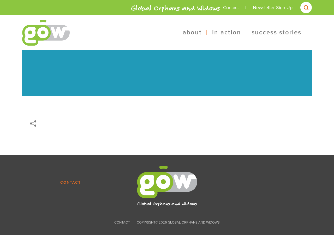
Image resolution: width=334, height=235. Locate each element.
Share (33, 123)
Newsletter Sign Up (273, 7)
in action (226, 32)
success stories (276, 32)
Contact (231, 7)
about (192, 32)
